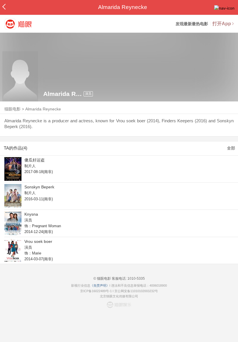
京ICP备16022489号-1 (96, 291)
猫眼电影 (12, 109)
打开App (221, 23)
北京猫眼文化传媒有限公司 (119, 296)
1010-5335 (136, 278)
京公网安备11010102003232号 (136, 291)
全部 (231, 148)
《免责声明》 (99, 285)
